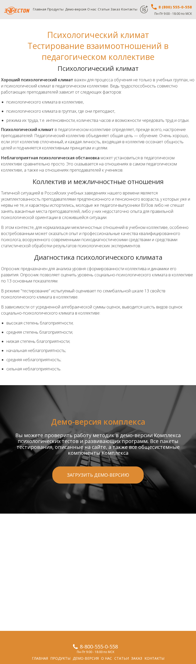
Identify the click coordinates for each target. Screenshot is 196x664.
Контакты (129, 9)
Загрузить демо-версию (98, 475)
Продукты (55, 9)
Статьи (103, 9)
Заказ (115, 9)
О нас (91, 9)
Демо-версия (75, 9)
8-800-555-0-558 (99, 646)
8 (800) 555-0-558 (174, 6)
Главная (39, 9)
